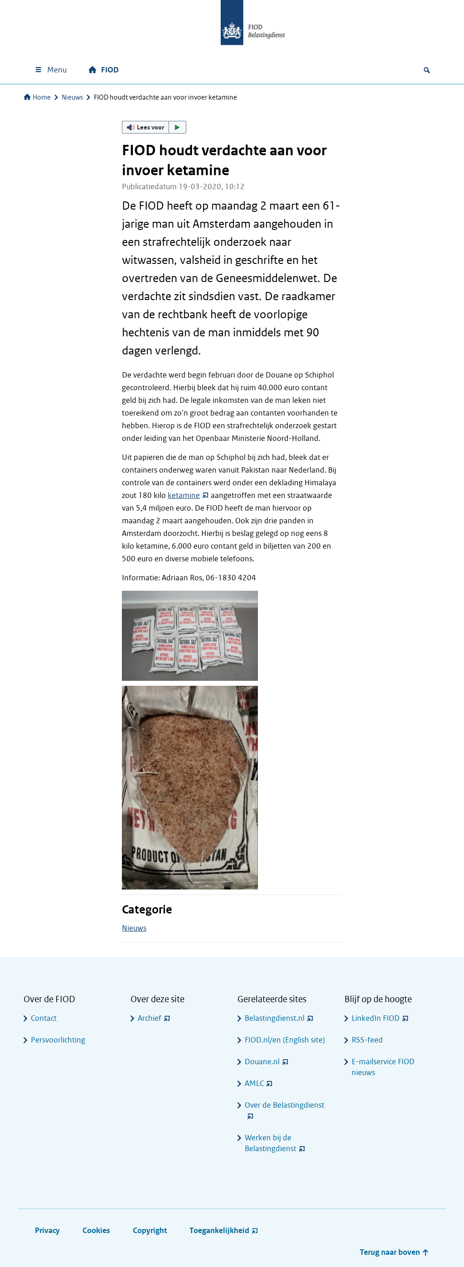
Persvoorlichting (58, 1040)
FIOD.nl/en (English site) (285, 1040)
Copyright (150, 1230)
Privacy (47, 1230)
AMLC (254, 1083)
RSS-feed (367, 1040)
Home (42, 97)
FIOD (110, 70)
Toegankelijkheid (219, 1230)
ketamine (184, 495)
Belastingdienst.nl (274, 1018)
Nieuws (72, 97)
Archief (149, 1018)
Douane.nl (262, 1061)
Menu (57, 70)
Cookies (96, 1230)
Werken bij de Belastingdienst (270, 1143)
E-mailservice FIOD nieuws (383, 1067)
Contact (44, 1018)
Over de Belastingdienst (284, 1105)
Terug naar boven (391, 1252)
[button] (154, 127)
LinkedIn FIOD (376, 1018)
